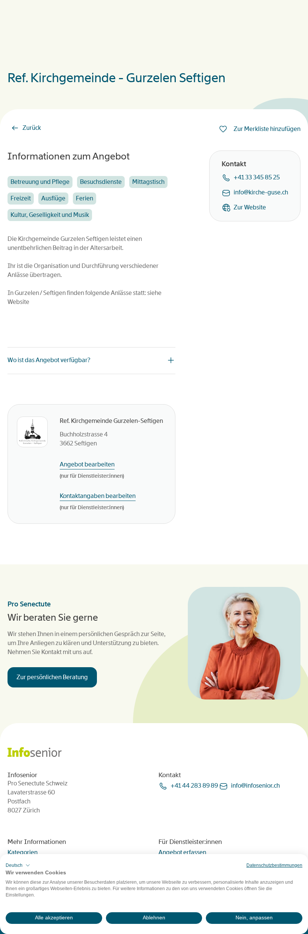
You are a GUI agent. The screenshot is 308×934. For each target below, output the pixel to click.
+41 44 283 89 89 (194, 786)
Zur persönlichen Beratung (52, 677)
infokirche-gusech (261, 192)
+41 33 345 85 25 (257, 177)
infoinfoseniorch (255, 786)
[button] (18, 865)
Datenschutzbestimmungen (274, 865)
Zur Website (250, 207)
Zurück (32, 128)
